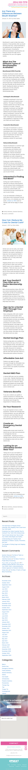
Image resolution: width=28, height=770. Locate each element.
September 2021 (6, 630)
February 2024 (6, 599)
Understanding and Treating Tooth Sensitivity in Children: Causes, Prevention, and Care (13, 540)
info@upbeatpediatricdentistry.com (18, 6)
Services (19, 764)
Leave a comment (8, 213)
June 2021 (5, 636)
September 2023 (6, 609)
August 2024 (5, 587)
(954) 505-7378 (20, 2)
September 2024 (6, 585)
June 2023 (5, 616)
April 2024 (5, 595)
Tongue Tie (5, 689)
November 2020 (6, 651)
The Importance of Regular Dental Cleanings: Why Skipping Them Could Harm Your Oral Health (14, 527)
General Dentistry (17, 211)
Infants (4, 674)
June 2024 (5, 591)
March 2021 (5, 643)
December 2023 (6, 603)
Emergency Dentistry (7, 668)
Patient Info (24, 764)
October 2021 (5, 628)
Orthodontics (5, 678)
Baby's (4, 664)
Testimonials (11, 766)
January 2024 (6, 601)
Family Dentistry (8, 211)
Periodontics (5, 683)
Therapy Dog (5, 685)
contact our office (12, 200)
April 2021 (4, 641)
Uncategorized (6, 691)
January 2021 (5, 647)
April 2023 (5, 620)
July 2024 (4, 589)
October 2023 (6, 607)
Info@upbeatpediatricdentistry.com (13, 755)
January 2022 (6, 622)
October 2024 (6, 582)
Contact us (17, 766)
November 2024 (6, 580)
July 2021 (4, 634)
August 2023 (5, 612)
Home (8, 764)
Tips (3, 687)
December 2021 (6, 624)
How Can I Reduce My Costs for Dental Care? (13, 221)
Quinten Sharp (6, 555)
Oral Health (5, 676)
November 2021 (6, 626)
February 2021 (6, 645)
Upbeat (4, 693)
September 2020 (6, 655)
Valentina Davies (6, 559)
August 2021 (5, 632)
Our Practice (13, 764)
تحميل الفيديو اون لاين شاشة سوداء (10, 562)
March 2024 (5, 597)
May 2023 (5, 618)
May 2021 (4, 638)
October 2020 (6, 653)
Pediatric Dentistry (7, 681)
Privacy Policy (24, 766)
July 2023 (4, 614)
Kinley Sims (5, 570)
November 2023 (6, 605)
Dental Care (5, 666)
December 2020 (6, 649)
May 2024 (5, 593)
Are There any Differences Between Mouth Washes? (12, 13)
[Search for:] (14, 516)
